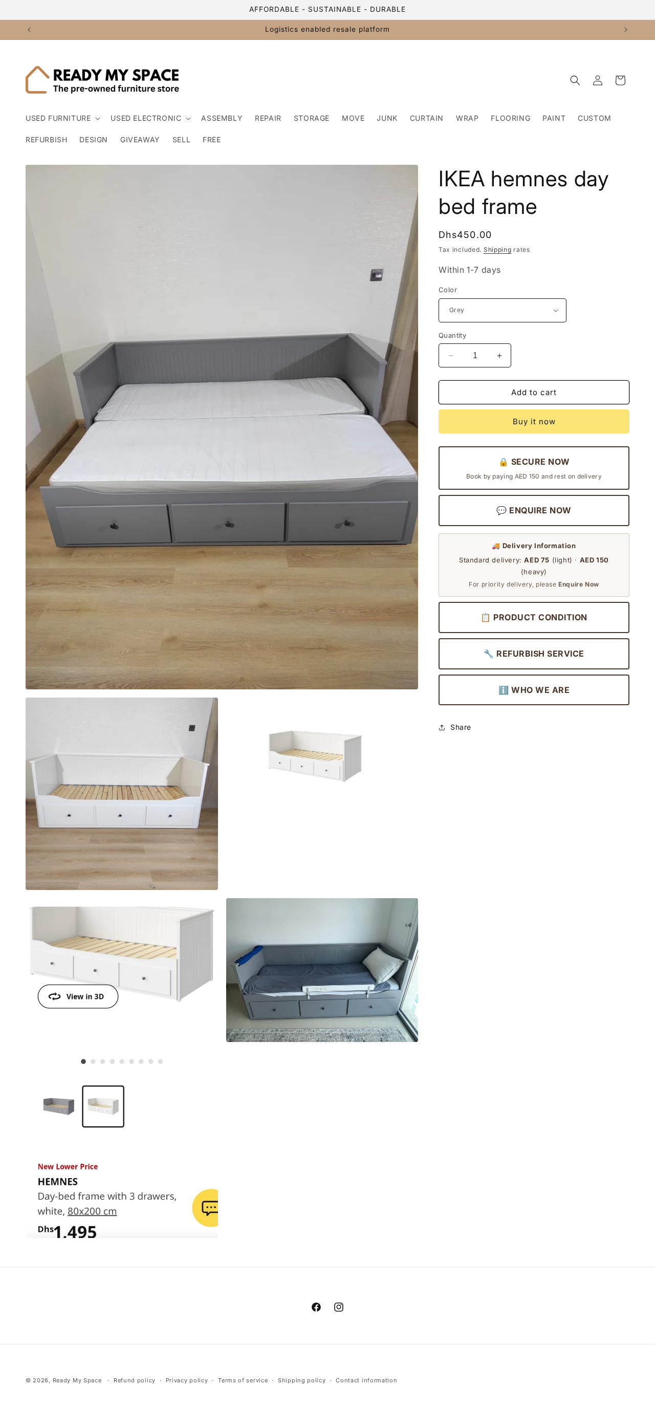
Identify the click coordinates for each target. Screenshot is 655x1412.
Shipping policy (302, 1379)
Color (448, 290)
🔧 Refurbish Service (534, 653)
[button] (61, 118)
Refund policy (135, 1379)
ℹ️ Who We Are (534, 690)
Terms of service (243, 1379)
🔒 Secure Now (534, 468)
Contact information (366, 1379)
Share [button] (460, 727)
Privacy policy (187, 1379)
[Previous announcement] (29, 29)
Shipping (498, 249)
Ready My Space (77, 1380)
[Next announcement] (626, 29)
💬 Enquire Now (534, 511)
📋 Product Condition (534, 617)
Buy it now (534, 421)
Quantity (452, 335)
